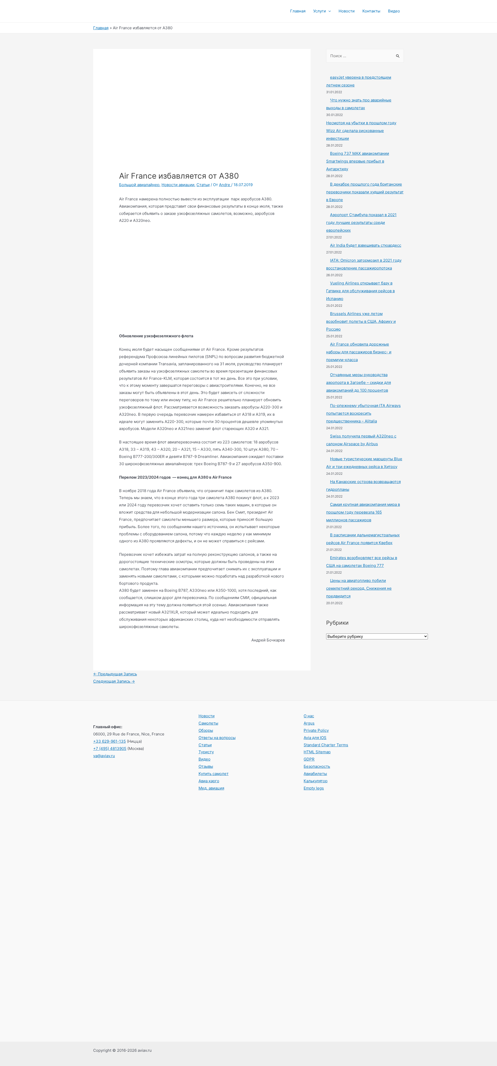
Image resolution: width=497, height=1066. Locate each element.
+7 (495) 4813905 (109, 748)
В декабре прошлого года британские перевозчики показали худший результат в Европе (365, 192)
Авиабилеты (315, 773)
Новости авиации (178, 184)
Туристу (206, 751)
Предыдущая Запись (115, 673)
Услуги (319, 11)
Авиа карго (209, 780)
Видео (394, 11)
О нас (309, 715)
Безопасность (317, 766)
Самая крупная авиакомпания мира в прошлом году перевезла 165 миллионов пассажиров (363, 512)
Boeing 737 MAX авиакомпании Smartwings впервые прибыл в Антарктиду (357, 161)
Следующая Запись (114, 681)
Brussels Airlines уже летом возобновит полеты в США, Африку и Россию (361, 321)
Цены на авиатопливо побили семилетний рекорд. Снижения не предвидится (359, 588)
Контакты (371, 11)
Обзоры (206, 730)
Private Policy (316, 730)
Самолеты (208, 723)
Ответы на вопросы (217, 737)
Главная (297, 11)
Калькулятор (315, 780)
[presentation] (328, 11)
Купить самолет (214, 773)
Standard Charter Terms (326, 744)
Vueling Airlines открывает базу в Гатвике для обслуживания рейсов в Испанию (360, 291)
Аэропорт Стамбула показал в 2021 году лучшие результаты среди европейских (361, 222)
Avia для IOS (315, 737)
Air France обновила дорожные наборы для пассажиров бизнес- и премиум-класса (358, 352)
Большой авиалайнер (139, 184)
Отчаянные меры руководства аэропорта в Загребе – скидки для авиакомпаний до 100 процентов (358, 382)
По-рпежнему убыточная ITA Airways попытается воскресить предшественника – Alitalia (363, 413)
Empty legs (314, 788)
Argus (309, 723)
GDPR (309, 759)
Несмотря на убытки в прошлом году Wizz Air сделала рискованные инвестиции (361, 130)
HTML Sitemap (317, 751)
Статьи (203, 184)
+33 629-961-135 (109, 741)
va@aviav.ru (104, 755)
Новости (347, 11)
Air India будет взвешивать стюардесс (365, 245)
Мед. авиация (211, 788)
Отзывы (206, 766)
